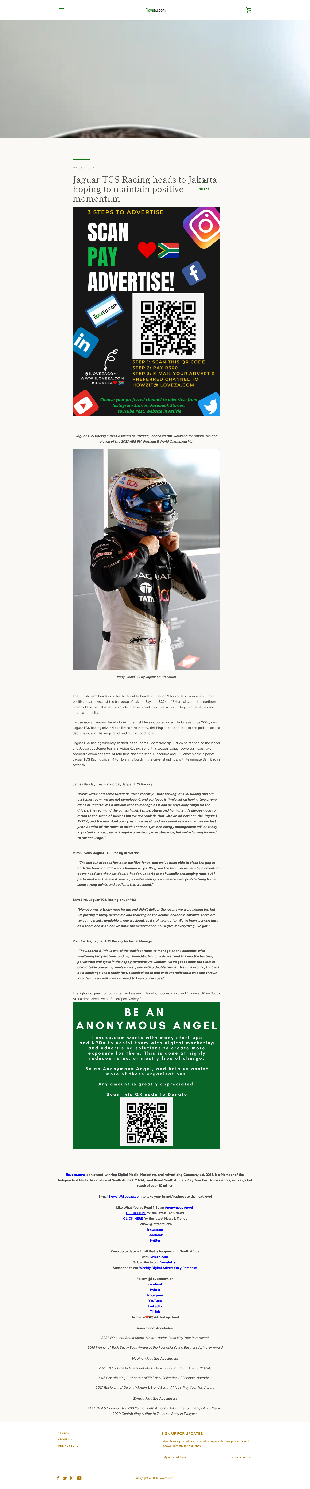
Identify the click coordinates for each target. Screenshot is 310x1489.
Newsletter (168, 1262)
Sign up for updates (182, 1433)
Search (64, 1433)
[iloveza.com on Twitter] (65, 1478)
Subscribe (239, 1457)
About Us (65, 1439)
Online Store (68, 1445)
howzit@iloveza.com (125, 1197)
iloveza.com (75, 1175)
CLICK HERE (136, 1213)
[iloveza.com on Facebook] (58, 1478)
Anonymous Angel (179, 1207)
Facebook (155, 1284)
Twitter (155, 1290)
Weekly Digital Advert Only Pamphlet (168, 1268)
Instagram (155, 1295)
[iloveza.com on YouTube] (79, 1478)
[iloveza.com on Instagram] (72, 1478)
